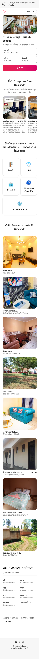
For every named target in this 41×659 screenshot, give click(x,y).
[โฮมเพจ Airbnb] (4, 11)
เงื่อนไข (26, 648)
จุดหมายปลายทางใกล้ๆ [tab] (11, 573)
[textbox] (11, 60)
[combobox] (19, 52)
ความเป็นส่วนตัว (16, 648)
